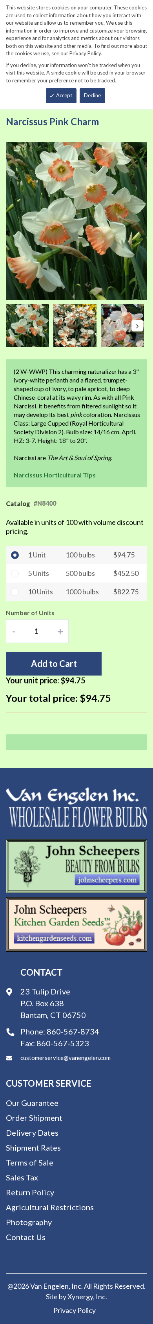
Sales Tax (22, 1177)
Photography (29, 1222)
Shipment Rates (33, 1147)
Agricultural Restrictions (50, 1207)
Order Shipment (34, 1117)
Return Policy (30, 1192)
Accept (64, 95)
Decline (92, 95)
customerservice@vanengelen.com (65, 1057)
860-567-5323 (62, 1043)
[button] (29, 325)
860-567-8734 (73, 1031)
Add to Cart (54, 663)
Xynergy (80, 1296)
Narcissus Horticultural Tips (55, 475)
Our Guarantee (32, 1102)
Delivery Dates (32, 1132)
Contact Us (26, 1237)
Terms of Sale (29, 1162)
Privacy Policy (74, 1310)
